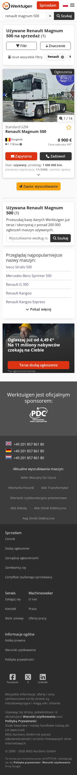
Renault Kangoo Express (25, 302)
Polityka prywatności (27, 762)
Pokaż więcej (40, 309)
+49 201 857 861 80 (29, 444)
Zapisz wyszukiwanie (40, 186)
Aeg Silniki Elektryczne (39, 518)
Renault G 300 (17, 284)
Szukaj (66, 16)
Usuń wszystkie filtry (27, 57)
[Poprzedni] (6, 95)
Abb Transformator (55, 488)
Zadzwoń (57, 156)
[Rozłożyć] (38, 174)
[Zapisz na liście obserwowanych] (69, 127)
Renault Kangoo (19, 293)
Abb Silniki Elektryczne (50, 508)
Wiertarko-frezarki (21, 488)
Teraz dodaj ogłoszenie (38, 365)
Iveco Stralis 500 (19, 267)
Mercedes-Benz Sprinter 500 (29, 275)
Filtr (23, 46)
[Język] (65, 5)
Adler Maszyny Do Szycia (38, 477)
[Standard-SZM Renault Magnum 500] (38, 95)
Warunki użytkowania (56, 762)
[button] (72, 5)
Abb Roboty (18, 508)
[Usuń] (50, 16)
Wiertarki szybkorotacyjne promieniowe (38, 498)
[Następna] (70, 95)
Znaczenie (56, 46)
